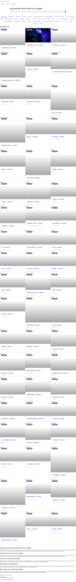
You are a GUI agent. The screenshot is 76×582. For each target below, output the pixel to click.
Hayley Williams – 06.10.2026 (9, 440)
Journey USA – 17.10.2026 (58, 500)
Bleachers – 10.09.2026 (32, 136)
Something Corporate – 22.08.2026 (35, 45)
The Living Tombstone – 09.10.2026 (35, 418)
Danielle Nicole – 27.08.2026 (33, 101)
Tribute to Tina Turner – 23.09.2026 (35, 292)
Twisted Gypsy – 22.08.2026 (58, 45)
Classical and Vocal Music (36, 21)
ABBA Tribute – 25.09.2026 (33, 325)
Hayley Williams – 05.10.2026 (34, 394)
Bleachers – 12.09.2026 (7, 201)
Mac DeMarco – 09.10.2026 (8, 418)
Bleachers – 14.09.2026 (57, 169)
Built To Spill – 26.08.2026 (8, 101)
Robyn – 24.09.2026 (57, 290)
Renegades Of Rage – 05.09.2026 (9, 145)
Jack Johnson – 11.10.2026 (33, 464)
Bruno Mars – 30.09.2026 (58, 349)
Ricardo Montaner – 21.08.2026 (9, 47)
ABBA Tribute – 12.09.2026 (33, 177)
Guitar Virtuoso (17, 21)
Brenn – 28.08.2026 (56, 112)
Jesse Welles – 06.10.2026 (58, 418)
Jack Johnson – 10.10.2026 (58, 440)
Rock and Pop (3, 16)
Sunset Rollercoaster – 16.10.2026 (9, 540)
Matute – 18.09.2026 (57, 247)
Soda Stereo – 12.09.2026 (58, 199)
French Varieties (35, 23)
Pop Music (30, 16)
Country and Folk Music (71, 16)
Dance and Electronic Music (38, 16)
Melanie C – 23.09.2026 (57, 268)
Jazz (62, 21)
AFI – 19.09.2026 (6, 247)
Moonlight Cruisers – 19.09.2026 (34, 223)
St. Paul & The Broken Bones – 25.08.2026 (62, 71)
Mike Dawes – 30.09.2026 (33, 346)
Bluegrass (41, 23)
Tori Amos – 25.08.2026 (32, 69)
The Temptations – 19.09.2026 (59, 223)
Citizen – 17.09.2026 (6, 268)
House (71, 21)
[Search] (65, 11)
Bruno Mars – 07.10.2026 (58, 397)
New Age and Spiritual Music (48, 21)
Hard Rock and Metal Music (60, 16)
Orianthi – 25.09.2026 (7, 346)
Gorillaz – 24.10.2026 (57, 529)
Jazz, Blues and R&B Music (8, 21)
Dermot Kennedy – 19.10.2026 (34, 496)
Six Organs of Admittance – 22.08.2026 (11, 80)
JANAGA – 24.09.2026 (7, 314)
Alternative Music (11, 16)
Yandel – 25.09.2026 (57, 325)
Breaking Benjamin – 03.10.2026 (60, 373)
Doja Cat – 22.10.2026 (32, 529)
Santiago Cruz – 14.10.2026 (8, 507)
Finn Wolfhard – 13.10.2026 (58, 475)
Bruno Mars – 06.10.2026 (33, 442)
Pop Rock (17, 16)
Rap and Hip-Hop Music (49, 16)
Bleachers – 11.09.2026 (7, 169)
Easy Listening (57, 21)
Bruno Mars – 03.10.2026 (7, 397)
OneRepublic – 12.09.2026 (33, 201)
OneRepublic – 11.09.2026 (8, 225)
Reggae (23, 21)
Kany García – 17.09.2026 (33, 268)
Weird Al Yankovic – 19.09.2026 (34, 247)
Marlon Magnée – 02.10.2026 (34, 370)
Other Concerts (23, 16)
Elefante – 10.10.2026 (7, 464)
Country (66, 21)
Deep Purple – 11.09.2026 (58, 136)
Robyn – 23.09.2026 (6, 290)
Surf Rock (28, 21)
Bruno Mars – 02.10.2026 (7, 373)
